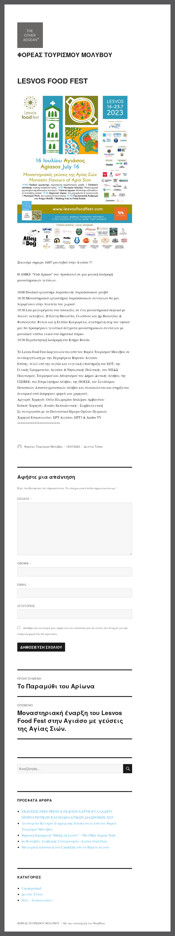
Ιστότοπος (26, 606)
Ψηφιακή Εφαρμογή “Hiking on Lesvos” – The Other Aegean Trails (69, 835)
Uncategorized (31, 888)
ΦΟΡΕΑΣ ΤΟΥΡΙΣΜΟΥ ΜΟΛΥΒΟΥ (64, 54)
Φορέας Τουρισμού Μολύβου (43, 446)
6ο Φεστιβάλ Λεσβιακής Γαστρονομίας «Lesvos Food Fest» (65, 841)
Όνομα (24, 563)
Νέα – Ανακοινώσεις (37, 900)
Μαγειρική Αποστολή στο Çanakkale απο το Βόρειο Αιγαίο (65, 847)
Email (23, 585)
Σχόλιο (24, 499)
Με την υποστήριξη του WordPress (84, 923)
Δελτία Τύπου (93, 446)
